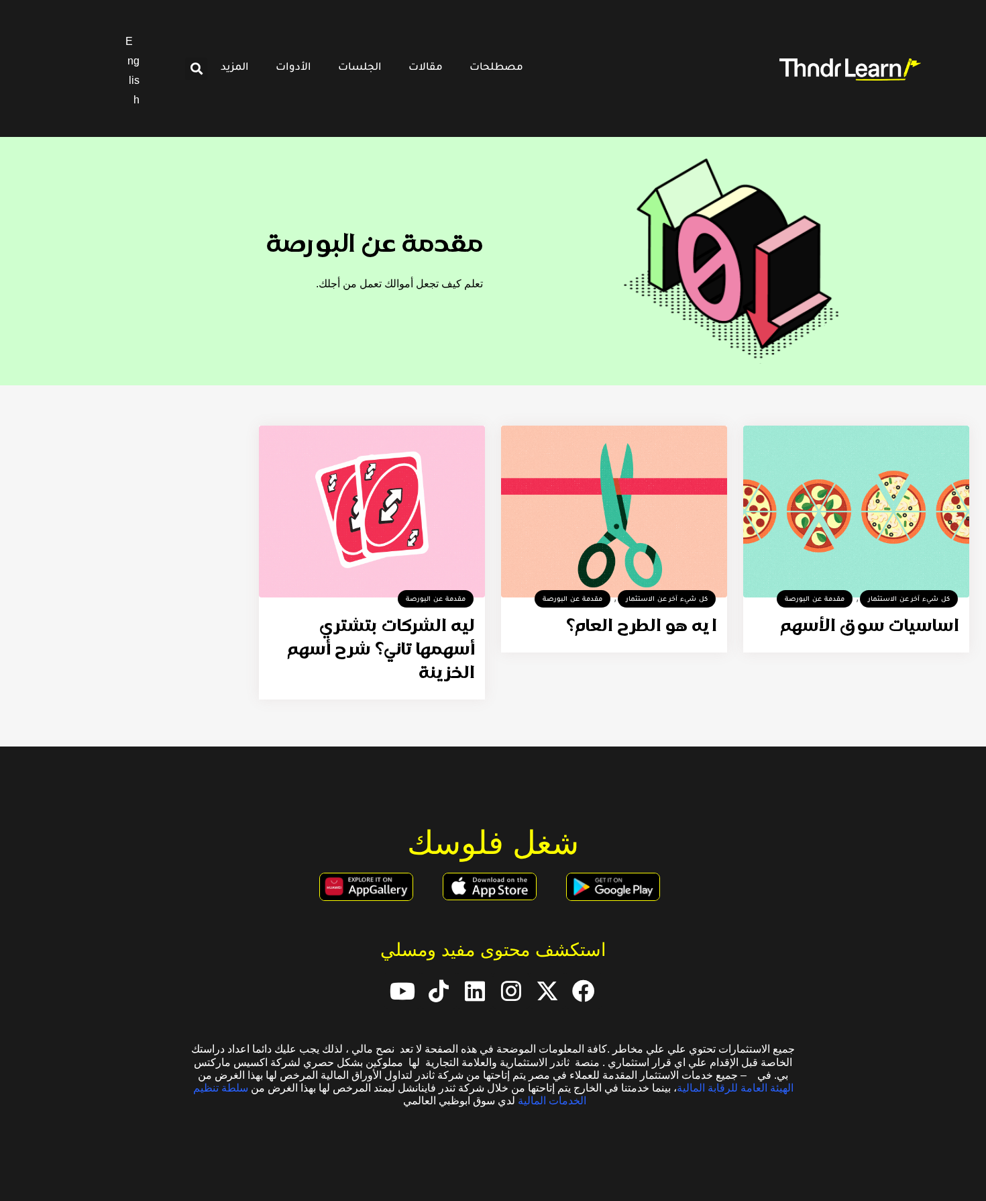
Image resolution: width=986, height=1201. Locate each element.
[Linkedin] (475, 991)
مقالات (425, 68)
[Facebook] (583, 991)
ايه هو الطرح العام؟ (641, 627)
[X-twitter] (547, 991)
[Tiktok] (439, 991)
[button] (196, 69)
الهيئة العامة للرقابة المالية (735, 1088)
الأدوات (293, 68)
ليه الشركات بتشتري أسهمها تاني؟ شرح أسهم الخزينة (381, 650)
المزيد (235, 68)
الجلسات (360, 68)
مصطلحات (496, 68)
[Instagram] (511, 991)
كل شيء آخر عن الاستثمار (909, 600)
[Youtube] (402, 991)
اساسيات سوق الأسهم (869, 627)
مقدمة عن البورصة (814, 600)
